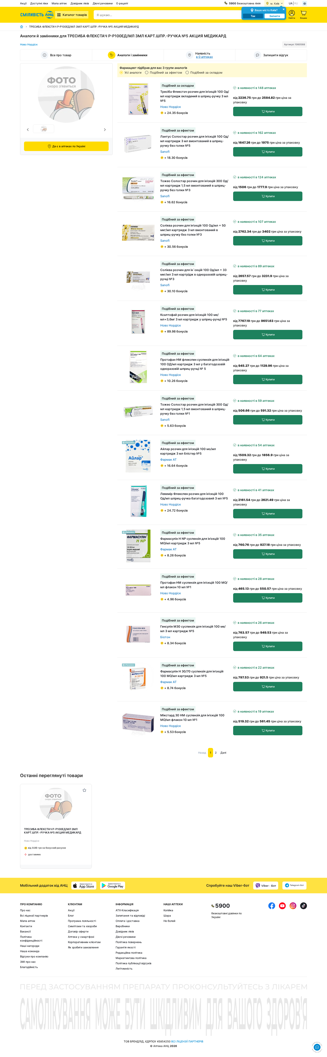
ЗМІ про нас (28, 961)
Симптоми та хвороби (82, 926)
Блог (71, 915)
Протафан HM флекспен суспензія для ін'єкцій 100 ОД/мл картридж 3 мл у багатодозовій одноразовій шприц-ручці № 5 (194, 364)
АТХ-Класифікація (127, 910)
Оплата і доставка (127, 920)
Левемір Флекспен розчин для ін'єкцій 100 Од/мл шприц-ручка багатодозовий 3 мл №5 (194, 496)
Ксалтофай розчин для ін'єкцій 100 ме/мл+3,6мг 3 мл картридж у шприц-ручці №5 (193, 317)
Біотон (165, 637)
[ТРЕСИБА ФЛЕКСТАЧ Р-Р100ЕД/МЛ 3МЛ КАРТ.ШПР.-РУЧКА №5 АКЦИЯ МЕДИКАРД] (56, 804)
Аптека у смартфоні (81, 936)
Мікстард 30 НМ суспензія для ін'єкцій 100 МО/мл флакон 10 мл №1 (192, 717)
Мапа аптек (59, 3)
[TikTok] (303, 936)
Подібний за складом (206, 72)
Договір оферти (78, 931)
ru (296, 3)
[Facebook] (271, 936)
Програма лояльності (82, 920)
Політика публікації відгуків (133, 963)
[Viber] (265, 886)
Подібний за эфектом (166, 72)
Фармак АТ (168, 459)
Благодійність (29, 967)
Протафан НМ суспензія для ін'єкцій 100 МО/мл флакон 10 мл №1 (193, 585)
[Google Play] (112, 886)
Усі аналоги (133, 72)
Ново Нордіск (29, 44)
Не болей (169, 920)
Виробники (123, 926)
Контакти (26, 926)
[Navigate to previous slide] (28, 129)
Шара (167, 915)
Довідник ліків (80, 3)
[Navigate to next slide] (105, 129)
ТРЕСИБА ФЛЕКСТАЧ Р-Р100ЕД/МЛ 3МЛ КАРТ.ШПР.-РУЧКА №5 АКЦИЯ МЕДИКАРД (52, 830)
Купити (270, 111)
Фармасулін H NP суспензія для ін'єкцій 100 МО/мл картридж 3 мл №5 (192, 541)
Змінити (274, 16)
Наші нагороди (29, 945)
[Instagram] (293, 936)
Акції (23, 3)
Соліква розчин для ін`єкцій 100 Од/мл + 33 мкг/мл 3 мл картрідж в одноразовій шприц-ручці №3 (193, 274)
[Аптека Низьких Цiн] (37, 14)
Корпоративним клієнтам (84, 942)
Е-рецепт (122, 3)
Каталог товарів (75, 15)
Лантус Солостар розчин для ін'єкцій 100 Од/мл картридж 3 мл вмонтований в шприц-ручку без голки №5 (194, 141)
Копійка (168, 910)
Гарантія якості (125, 947)
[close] (284, 9)
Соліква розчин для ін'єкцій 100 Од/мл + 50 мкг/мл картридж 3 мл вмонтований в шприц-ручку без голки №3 (193, 230)
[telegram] (294, 886)
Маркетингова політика (131, 958)
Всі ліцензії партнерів (34, 915)
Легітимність (124, 968)
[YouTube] (282, 936)
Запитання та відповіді (130, 915)
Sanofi (165, 151)
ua (291, 3)
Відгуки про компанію (34, 956)
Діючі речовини (103, 3)
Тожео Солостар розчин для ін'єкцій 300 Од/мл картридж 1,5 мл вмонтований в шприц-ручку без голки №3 (194, 185)
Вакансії (25, 931)
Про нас (25, 910)
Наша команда (29, 951)
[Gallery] (66, 130)
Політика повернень (129, 942)
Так (253, 16)
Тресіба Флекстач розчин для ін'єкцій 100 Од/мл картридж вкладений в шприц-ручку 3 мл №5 (194, 96)
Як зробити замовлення (83, 947)
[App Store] (83, 886)
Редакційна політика (129, 952)
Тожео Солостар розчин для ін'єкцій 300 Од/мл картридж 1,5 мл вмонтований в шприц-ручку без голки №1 (194, 409)
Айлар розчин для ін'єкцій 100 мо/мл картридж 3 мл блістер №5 (188, 451)
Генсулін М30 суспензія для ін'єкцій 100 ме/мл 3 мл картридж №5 (193, 629)
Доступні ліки (39, 3)
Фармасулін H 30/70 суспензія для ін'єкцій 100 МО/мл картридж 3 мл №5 (191, 673)
